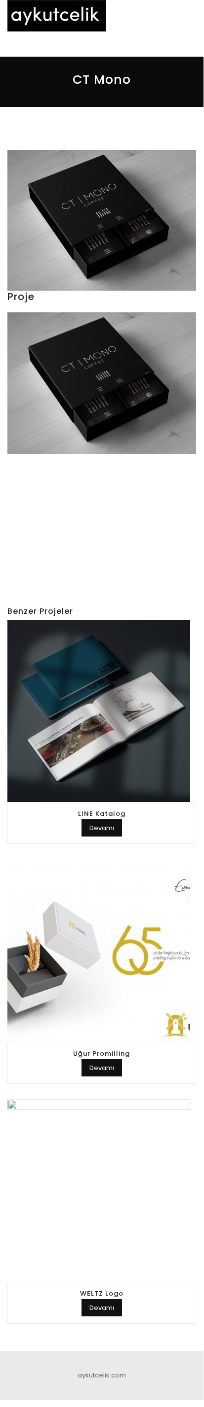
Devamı (101, 828)
